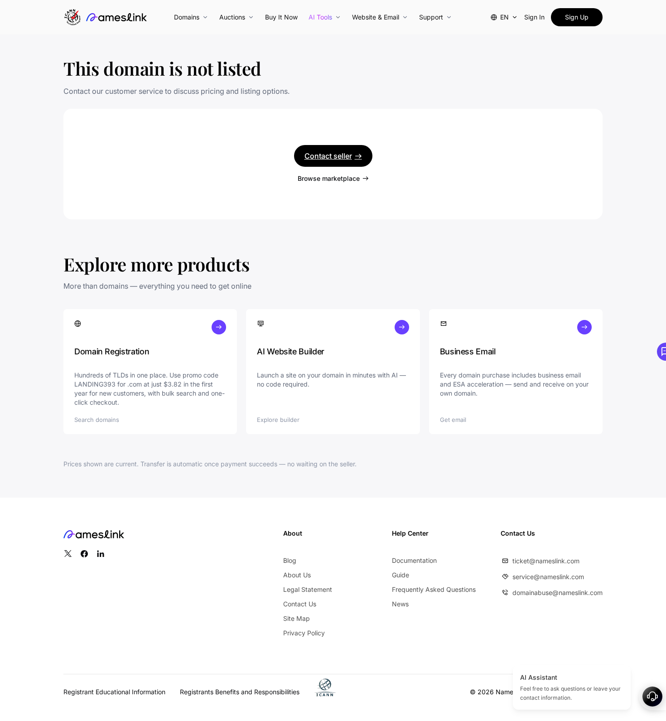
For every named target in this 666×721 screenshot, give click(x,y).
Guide (400, 575)
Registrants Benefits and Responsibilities (239, 692)
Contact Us (299, 604)
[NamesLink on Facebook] (84, 553)
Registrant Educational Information (114, 692)
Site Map (296, 618)
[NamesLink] (116, 17)
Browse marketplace (329, 178)
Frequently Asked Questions (434, 589)
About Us (297, 575)
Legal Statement (307, 589)
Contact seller (328, 155)
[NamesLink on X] (67, 553)
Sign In (534, 17)
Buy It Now (281, 17)
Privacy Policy (304, 633)
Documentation (414, 560)
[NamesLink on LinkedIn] (100, 553)
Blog (289, 560)
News (400, 604)
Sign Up (577, 17)
